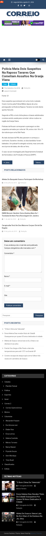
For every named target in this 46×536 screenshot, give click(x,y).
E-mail (7, 286)
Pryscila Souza (11, 451)
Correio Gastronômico (14, 408)
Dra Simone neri (12, 425)
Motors (7, 412)
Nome (7, 276)
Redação (27, 88)
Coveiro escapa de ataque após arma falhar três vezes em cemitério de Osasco (22, 357)
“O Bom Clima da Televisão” (14, 329)
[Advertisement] (23, 42)
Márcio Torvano (11, 442)
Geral (6, 399)
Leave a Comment (10, 91)
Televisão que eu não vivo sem (40, 163)
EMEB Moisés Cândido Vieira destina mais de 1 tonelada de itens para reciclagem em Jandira (20, 214)
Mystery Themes (36, 533)
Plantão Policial (11, 386)
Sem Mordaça (11, 456)
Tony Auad (10, 460)
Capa (5, 84)
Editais (6, 469)
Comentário (9, 253)
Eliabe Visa (10, 429)
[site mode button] (37, 60)
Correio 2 (7, 404)
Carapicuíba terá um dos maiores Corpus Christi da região (22, 226)
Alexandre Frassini (12, 421)
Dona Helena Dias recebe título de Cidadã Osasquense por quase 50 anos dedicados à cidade (23, 334)
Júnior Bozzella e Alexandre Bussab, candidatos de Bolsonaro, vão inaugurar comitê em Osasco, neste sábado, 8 (9, 163)
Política (7, 390)
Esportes (7, 395)
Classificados (9, 464)
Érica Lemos (10, 434)
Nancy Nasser (11, 447)
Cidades (13, 84)
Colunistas (8, 416)
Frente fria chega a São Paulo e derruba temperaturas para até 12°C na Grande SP (20, 349)
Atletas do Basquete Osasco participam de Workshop (23, 179)
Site (5, 295)
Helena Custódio (12, 438)
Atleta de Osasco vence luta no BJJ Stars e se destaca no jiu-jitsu (21, 342)
